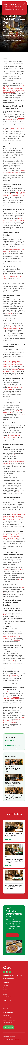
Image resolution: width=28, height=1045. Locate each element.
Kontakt (20, 579)
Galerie (5, 593)
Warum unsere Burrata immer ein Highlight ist (13, 194)
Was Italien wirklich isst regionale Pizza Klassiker (11, 436)
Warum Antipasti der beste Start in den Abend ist (13, 91)
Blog (23, 717)
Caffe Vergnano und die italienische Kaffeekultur (13, 534)
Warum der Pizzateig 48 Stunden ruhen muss (13, 370)
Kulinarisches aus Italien (13, 721)
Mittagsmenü (6, 1008)
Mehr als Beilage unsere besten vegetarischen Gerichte (13, 327)
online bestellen (9, 1027)
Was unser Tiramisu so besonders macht (12, 517)
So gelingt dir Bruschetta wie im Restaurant (13, 86)
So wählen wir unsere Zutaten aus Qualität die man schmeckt (14, 129)
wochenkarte (6, 1006)
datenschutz (6, 1036)
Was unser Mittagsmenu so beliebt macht (11, 697)
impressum (12, 1036)
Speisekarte (21, 118)
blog (4, 992)
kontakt (5, 994)
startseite (5, 985)
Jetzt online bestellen (12, 935)
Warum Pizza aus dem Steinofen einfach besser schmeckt (12, 362)
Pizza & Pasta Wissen (7, 1022)
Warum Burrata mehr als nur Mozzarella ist (14, 193)
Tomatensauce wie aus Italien (11, 275)
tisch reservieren (7, 996)
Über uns (5, 987)
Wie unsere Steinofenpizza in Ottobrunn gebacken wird (12, 364)
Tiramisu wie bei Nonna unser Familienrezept (14, 515)
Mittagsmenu (20, 119)
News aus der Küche (14, 675)
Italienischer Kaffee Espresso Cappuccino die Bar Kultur (11, 537)
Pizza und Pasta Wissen (9, 722)
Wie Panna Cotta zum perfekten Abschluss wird (13, 519)
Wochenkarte (8, 119)
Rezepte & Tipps (6, 1015)
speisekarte (5, 1004)
